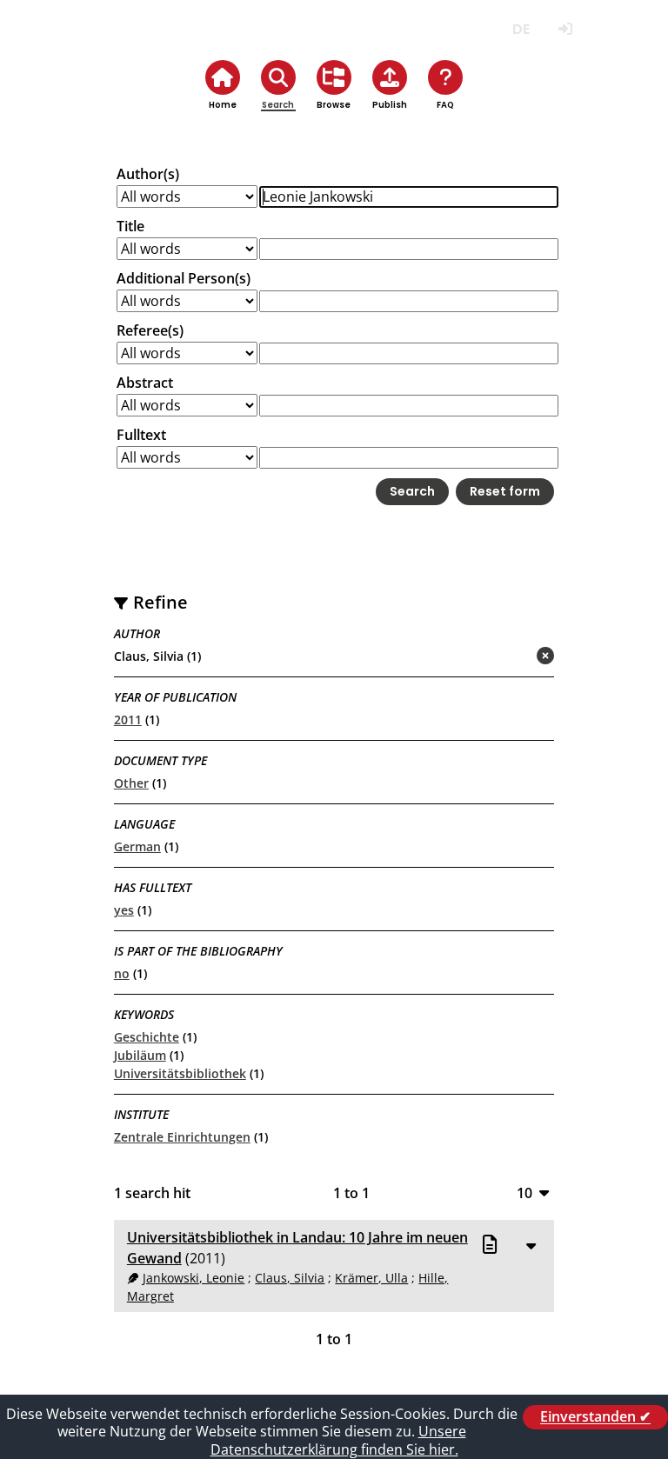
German (137, 846)
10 (524, 1192)
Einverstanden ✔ (595, 1417)
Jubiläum (140, 1055)
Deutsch (520, 29)
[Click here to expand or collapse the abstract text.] (530, 1245)
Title (130, 226)
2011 (128, 719)
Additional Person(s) (183, 278)
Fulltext (141, 434)
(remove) (511, 657)
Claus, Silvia (289, 1277)
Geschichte (146, 1037)
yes (124, 910)
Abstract (145, 382)
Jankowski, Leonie (193, 1277)
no (122, 973)
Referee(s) (150, 330)
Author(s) (148, 173)
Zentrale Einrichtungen (182, 1137)
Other (131, 783)
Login (565, 29)
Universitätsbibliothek (180, 1073)
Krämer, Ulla (371, 1277)
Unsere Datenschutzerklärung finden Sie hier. (338, 1440)
